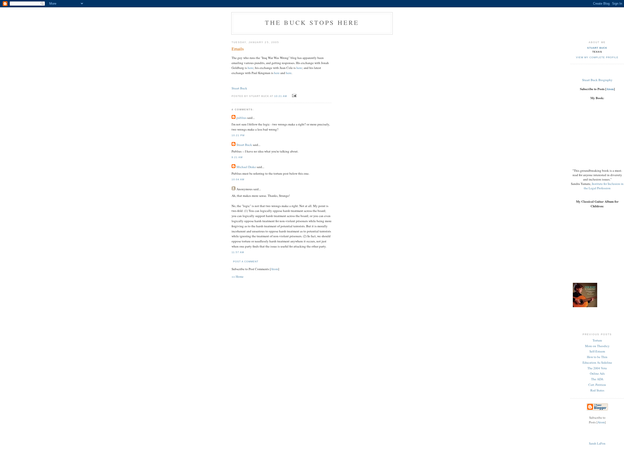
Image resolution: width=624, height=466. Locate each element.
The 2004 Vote (597, 368)
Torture (597, 340)
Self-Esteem (597, 351)
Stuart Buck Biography (597, 80)
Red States (597, 390)
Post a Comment (245, 261)
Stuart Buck (239, 88)
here (250, 68)
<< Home (238, 276)
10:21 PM (238, 135)
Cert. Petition (597, 384)
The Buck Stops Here (312, 22)
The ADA (597, 379)
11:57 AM (238, 252)
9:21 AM (237, 157)
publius (241, 117)
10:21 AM (281, 96)
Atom (274, 269)
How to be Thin (597, 357)
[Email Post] (294, 96)
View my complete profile (597, 57)
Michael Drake (246, 167)
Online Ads (597, 373)
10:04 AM (238, 179)
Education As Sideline (597, 362)
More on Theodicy (597, 346)
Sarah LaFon (597, 443)
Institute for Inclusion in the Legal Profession (604, 185)
